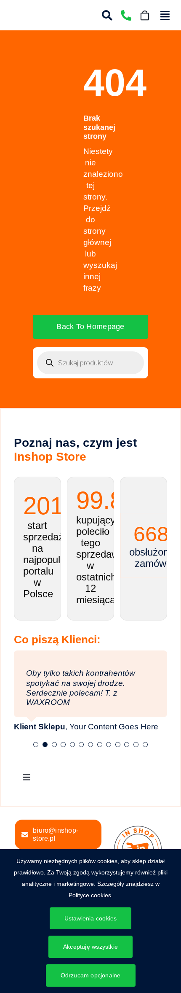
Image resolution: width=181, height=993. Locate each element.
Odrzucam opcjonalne (91, 975)
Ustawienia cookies (90, 918)
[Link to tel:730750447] (126, 15)
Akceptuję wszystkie (90, 946)
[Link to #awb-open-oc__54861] (107, 15)
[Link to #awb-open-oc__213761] (165, 15)
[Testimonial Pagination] (35, 744)
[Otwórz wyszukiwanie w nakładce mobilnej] (90, 362)
